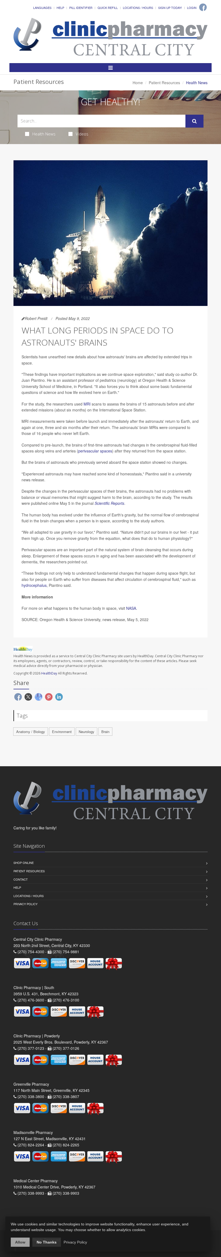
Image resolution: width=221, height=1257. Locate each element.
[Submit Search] (194, 121)
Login (191, 7)
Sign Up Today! (170, 7)
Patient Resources (164, 82)
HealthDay (49, 673)
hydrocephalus (34, 585)
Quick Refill (108, 7)
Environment (62, 731)
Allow (20, 1242)
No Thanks (47, 1242)
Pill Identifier (80, 7)
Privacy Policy (25, 904)
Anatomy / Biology (30, 731)
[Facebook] (203, 7)
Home (138, 82)
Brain (105, 731)
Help (60, 7)
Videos (82, 134)
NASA (131, 608)
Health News (44, 134)
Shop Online (23, 862)
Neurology (86, 731)
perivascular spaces (95, 451)
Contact (20, 879)
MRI (87, 404)
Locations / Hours (138, 7)
